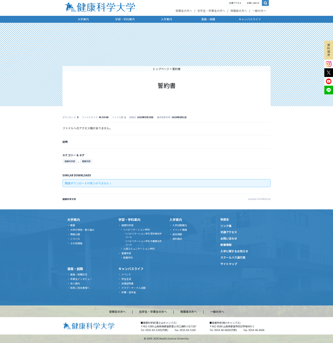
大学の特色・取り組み (82, 229)
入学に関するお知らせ (234, 251)
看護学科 (128, 257)
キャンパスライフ (250, 19)
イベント (126, 274)
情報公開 (75, 234)
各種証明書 (127, 283)
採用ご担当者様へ (80, 287)
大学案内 (83, 19)
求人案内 (75, 283)
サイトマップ (228, 264)
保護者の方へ (238, 11)
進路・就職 (208, 19)
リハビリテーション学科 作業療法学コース (143, 242)
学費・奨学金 (128, 292)
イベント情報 (179, 229)
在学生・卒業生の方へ (211, 11)
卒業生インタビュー (81, 279)
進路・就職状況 (78, 274)
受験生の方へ (184, 11)
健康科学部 (70, 161)
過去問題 (177, 234)
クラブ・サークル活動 (133, 287)
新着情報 (226, 245)
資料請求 (328, 50)
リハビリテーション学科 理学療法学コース (143, 235)
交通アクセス (235, 2)
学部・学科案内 (125, 19)
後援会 (224, 219)
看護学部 (86, 161)
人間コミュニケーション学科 (139, 248)
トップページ (161, 69)
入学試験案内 (179, 225)
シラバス (75, 238)
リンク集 (226, 226)
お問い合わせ (253, 2)
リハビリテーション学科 (136, 229)
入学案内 (166, 19)
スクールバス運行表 (232, 257)
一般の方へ (259, 11)
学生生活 (126, 279)
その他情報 (76, 243)
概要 (72, 225)
